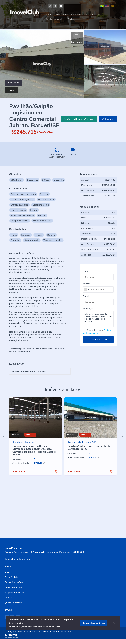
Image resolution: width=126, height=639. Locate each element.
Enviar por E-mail (98, 339)
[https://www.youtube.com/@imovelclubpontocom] (61, 6)
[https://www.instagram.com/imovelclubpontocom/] (50, 6)
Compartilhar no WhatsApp (80, 119)
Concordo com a (97, 331)
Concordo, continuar (93, 623)
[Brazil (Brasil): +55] (86, 289)
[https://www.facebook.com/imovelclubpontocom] (55, 6)
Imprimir (109, 119)
